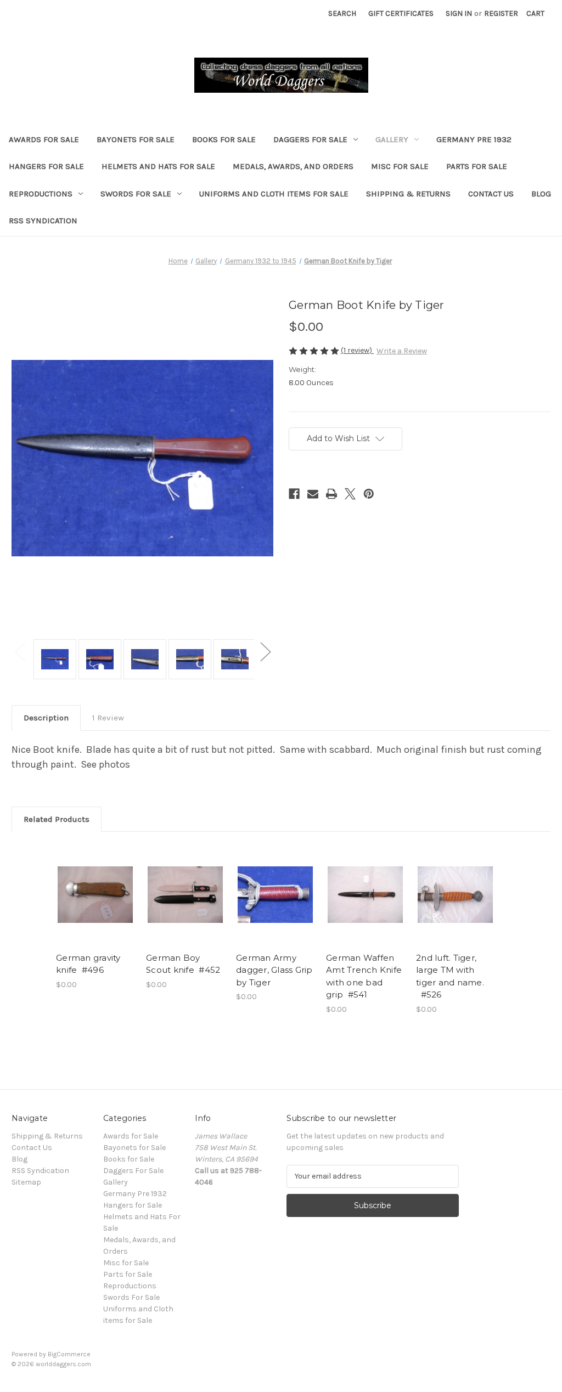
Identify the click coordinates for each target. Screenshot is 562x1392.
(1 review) (357, 350)
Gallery (391, 139)
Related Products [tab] (56, 819)
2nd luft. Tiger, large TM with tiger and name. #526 (450, 976)
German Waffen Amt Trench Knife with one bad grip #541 (364, 976)
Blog (541, 194)
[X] (350, 493)
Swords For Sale (135, 194)
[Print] (331, 493)
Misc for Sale (400, 166)
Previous (20, 651)
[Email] (312, 493)
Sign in (459, 13)
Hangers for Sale (46, 166)
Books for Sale (224, 139)
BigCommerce (69, 1354)
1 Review (108, 718)
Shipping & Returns (408, 194)
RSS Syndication (43, 221)
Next (265, 651)
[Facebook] (294, 493)
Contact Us (491, 194)
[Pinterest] (368, 493)
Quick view (95, 894)
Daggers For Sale (310, 139)
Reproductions (40, 194)
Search (342, 13)
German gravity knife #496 (88, 964)
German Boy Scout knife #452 (183, 964)
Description (46, 718)
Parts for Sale (476, 166)
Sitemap (26, 1182)
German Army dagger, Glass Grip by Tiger (274, 970)
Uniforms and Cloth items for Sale (274, 194)
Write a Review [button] (401, 351)
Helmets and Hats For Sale (158, 166)
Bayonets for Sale (136, 139)
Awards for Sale (44, 139)
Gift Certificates (401, 13)
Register (501, 13)
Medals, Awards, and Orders (293, 166)
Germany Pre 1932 (474, 139)
